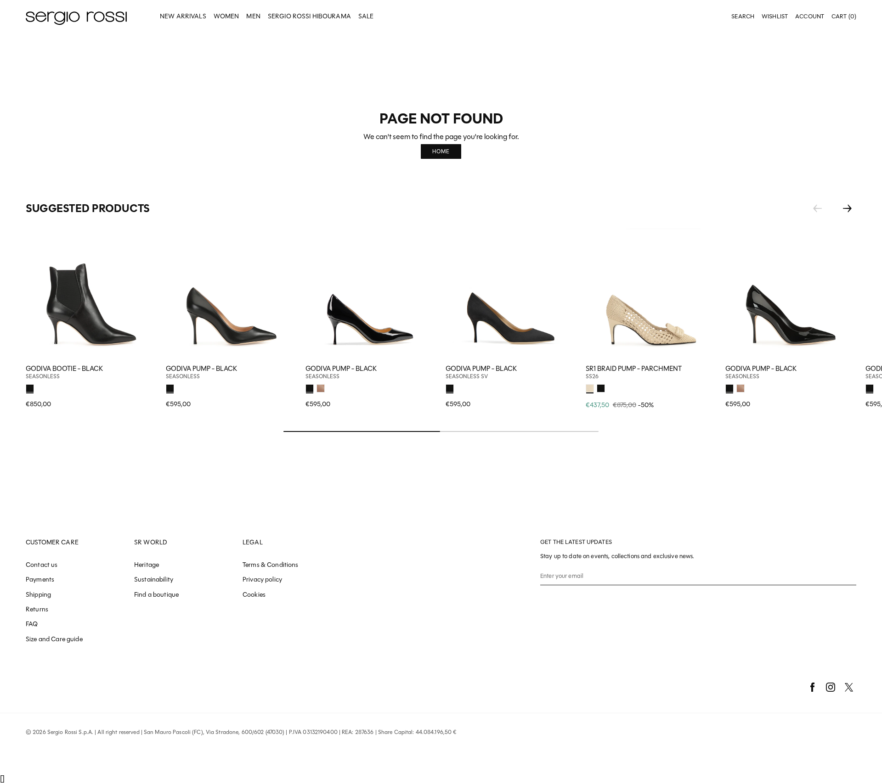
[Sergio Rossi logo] (76, 16)
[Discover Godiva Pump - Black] (231, 294)
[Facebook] (812, 687)
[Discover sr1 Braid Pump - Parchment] (651, 294)
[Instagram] (830, 687)
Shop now (283, 387)
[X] (849, 687)
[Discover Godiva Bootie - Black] (91, 294)
